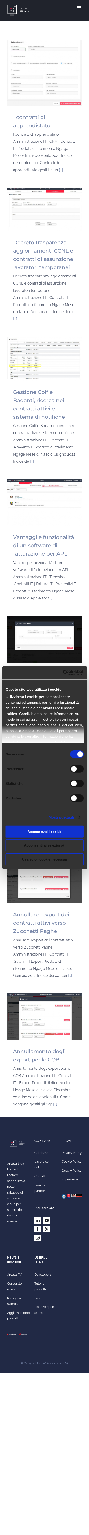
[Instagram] (37, 1238)
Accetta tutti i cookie (44, 831)
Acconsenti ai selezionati (44, 845)
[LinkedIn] (37, 1220)
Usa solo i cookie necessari (44, 859)
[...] (61, 170)
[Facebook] (37, 1229)
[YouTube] (46, 1220)
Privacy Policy (72, 1153)
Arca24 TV (14, 1274)
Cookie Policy (71, 1161)
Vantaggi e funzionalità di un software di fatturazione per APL (43, 545)
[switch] (77, 768)
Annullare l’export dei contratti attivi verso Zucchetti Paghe (41, 922)
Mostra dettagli (61, 817)
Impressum (70, 1179)
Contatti (40, 1176)
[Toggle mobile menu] (79, 7)
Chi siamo (41, 1153)
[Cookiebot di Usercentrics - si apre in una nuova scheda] (63, 673)
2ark (37, 1298)
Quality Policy (71, 1170)
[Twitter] (46, 1229)
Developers (42, 1274)
